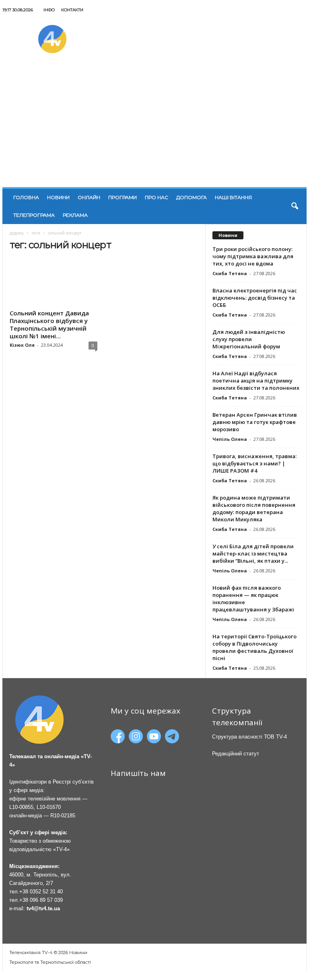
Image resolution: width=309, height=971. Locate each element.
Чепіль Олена (229, 439)
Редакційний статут (235, 754)
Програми (122, 197)
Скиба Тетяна (229, 273)
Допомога (191, 197)
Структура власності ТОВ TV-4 (249, 737)
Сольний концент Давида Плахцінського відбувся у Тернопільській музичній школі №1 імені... (49, 324)
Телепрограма (34, 215)
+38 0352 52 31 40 (41, 892)
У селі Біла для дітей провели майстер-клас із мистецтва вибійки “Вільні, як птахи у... (253, 553)
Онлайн (89, 197)
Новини (58, 197)
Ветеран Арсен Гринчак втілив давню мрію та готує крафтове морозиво (254, 422)
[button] (294, 206)
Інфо (49, 9)
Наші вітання (233, 197)
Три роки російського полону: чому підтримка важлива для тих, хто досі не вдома (252, 256)
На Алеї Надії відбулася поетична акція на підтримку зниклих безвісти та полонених (255, 380)
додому (17, 233)
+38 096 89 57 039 (41, 900)
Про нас (156, 197)
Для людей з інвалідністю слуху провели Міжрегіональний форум (248, 339)
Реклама (75, 215)
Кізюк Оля (22, 345)
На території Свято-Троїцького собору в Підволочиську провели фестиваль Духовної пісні (254, 647)
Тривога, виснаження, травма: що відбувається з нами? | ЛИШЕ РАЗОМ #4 (254, 463)
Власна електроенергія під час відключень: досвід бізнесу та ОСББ (254, 298)
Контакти (72, 9)
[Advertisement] (154, 126)
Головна (26, 197)
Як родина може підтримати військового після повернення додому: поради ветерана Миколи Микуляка (253, 508)
